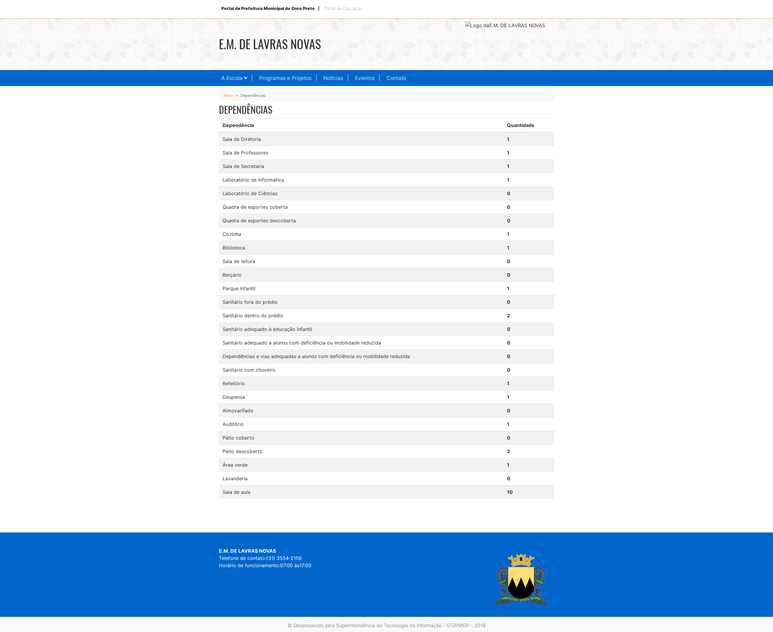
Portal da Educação (343, 8)
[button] (238, 78)
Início (228, 95)
